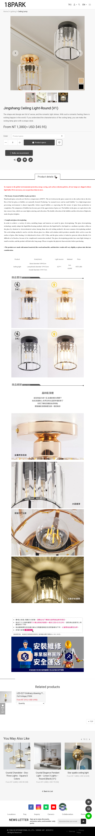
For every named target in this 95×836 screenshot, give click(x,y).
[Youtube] (53, 807)
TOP (91, 721)
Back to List (48, 791)
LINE (25, 160)
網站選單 (90, 4)
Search (79, 4)
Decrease (5, 142)
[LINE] (46, 807)
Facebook (19, 160)
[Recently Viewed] (88, 802)
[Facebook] (31, 807)
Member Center (75, 4)
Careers (51, 814)
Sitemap (72, 831)
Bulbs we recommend (20, 153)
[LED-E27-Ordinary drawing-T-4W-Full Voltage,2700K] (6, 697)
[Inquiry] (88, 809)
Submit (83, 821)
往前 (81, 739)
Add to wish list (59, 142)
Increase (19, 142)
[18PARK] (15, 5)
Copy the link (30, 160)
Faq (24, 814)
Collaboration (67, 814)
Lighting (13, 11)
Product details (45, 176)
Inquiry (37, 814)
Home (5, 11)
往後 (89, 739)
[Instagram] (38, 807)
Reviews (84, 814)
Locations (11, 814)
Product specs (18, 136)
